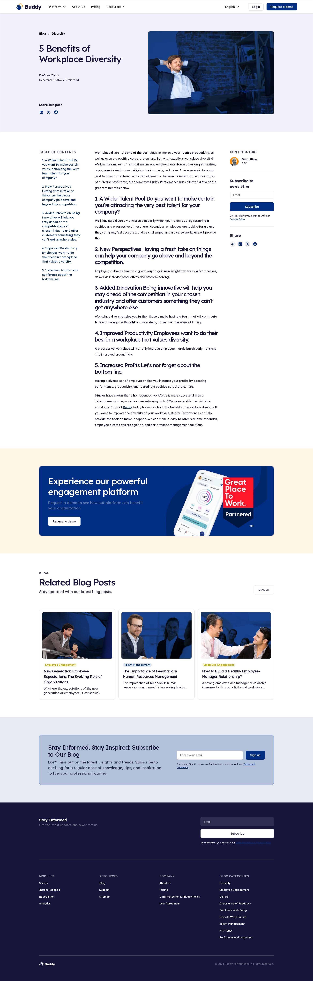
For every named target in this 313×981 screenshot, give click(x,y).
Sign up (255, 755)
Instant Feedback (50, 889)
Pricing (96, 7)
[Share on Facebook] (56, 112)
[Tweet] (48, 112)
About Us (78, 7)
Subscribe (252, 207)
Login (256, 7)
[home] (29, 6)
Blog (102, 883)
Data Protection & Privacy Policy (253, 842)
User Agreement (169, 903)
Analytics (44, 903)
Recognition (46, 896)
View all (264, 590)
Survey (43, 883)
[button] (57, 6)
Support (104, 889)
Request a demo (282, 7)
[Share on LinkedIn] (41, 112)
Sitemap (104, 896)
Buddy (127, 407)
